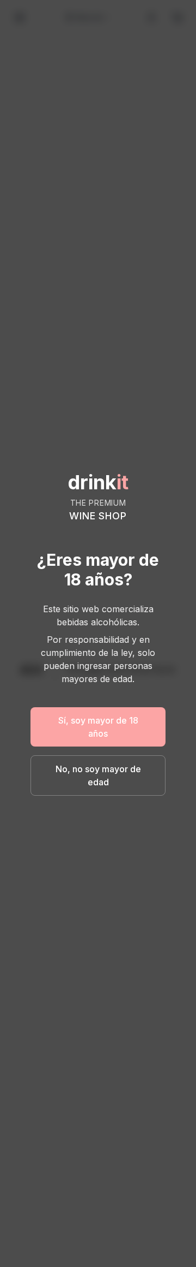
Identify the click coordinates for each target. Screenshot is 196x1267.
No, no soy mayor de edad (98, 775)
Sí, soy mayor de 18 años (98, 727)
